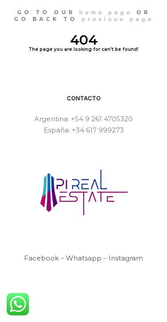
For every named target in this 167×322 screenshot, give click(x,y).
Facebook (41, 258)
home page (105, 12)
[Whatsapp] (90, 309)
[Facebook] (77, 309)
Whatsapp (84, 258)
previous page (117, 19)
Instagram (126, 258)
